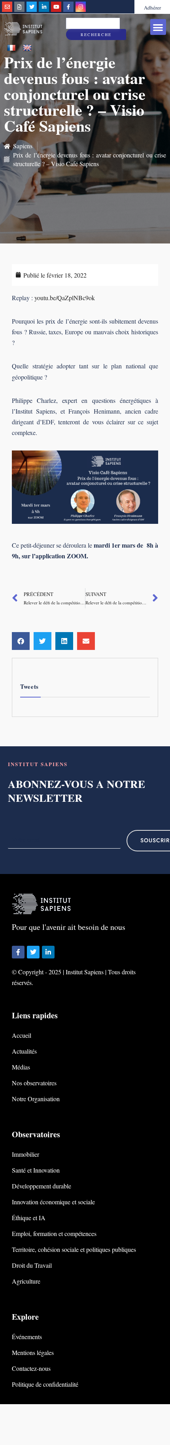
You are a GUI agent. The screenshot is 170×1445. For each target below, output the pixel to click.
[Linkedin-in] (44, 7)
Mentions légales (33, 1352)
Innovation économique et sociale (53, 1202)
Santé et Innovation (36, 1170)
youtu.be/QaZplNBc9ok (64, 297)
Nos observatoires (34, 1083)
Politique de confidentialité (45, 1384)
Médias (21, 1067)
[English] (27, 48)
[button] (158, 27)
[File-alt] (19, 7)
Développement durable (41, 1186)
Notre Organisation (36, 1098)
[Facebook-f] (68, 7)
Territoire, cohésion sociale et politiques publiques (74, 1249)
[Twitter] (31, 7)
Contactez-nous (31, 1368)
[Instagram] (81, 7)
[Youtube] (56, 7)
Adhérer (152, 7)
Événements (27, 1336)
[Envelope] (7, 7)
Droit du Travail (32, 1265)
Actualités (24, 1051)
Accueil (21, 1035)
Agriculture (26, 1281)
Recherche (96, 34)
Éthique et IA (28, 1217)
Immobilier (25, 1154)
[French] (11, 48)
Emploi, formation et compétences (54, 1233)
